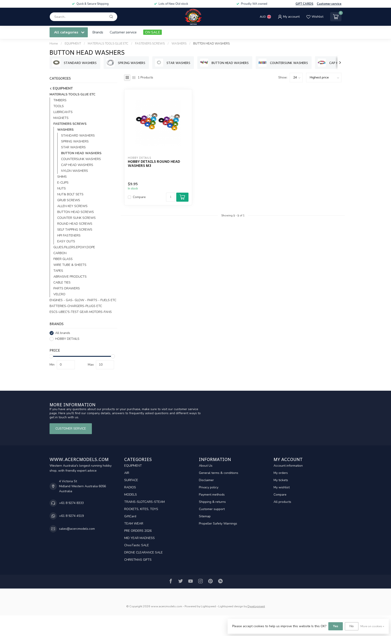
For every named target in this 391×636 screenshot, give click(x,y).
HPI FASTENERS (69, 235)
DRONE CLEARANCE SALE (143, 552)
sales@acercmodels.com (77, 529)
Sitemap (205, 516)
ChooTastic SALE (136, 545)
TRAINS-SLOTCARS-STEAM (144, 502)
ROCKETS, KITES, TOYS (141, 509)
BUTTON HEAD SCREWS (75, 212)
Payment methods (212, 494)
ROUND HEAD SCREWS (74, 224)
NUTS (61, 188)
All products (282, 502)
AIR (126, 473)
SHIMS (62, 177)
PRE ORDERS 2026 (138, 531)
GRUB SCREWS (68, 200)
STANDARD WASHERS (78, 135)
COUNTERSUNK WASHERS (81, 159)
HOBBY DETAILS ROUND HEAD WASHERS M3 (154, 163)
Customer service (329, 4)
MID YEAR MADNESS (139, 538)
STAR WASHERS (73, 147)
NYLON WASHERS (74, 171)
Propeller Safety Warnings (218, 523)
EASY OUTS (66, 241)
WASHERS (179, 44)
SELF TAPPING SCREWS (74, 229)
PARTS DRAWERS (66, 288)
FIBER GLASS (63, 259)
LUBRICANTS (63, 112)
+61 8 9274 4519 (71, 516)
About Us (205, 465)
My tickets (281, 480)
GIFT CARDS (304, 4)
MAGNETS (61, 118)
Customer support (212, 509)
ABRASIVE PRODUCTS (70, 276)
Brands (97, 32)
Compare (139, 197)
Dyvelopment (256, 606)
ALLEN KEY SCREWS (72, 206)
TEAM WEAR (133, 523)
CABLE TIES (62, 282)
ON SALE (152, 32)
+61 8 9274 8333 (71, 503)
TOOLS (58, 106)
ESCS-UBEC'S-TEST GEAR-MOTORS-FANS (81, 312)
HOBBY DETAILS (67, 338)
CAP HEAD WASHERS (77, 165)
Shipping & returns (212, 502)
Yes (335, 626)
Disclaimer (206, 480)
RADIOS (130, 487)
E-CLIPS (63, 182)
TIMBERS (60, 100)
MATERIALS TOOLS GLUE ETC (108, 44)
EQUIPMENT (73, 44)
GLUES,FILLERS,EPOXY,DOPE (74, 247)
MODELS (130, 494)
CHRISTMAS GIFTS (138, 560)
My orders (281, 473)
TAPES (58, 271)
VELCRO (59, 294)
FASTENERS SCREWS (150, 44)
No (352, 626)
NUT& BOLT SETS (70, 194)
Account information (288, 465)
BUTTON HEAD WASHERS (211, 44)
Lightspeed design (230, 606)
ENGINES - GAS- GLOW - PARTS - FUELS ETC (83, 300)
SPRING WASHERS (75, 141)
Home (54, 44)
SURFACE (131, 480)
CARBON (60, 253)
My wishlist (282, 487)
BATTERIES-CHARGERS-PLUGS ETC (76, 306)
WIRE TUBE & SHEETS (69, 265)
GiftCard (130, 516)
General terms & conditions (218, 473)
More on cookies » (372, 626)
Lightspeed (208, 606)
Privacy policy (208, 487)
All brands (62, 333)
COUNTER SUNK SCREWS (76, 218)
